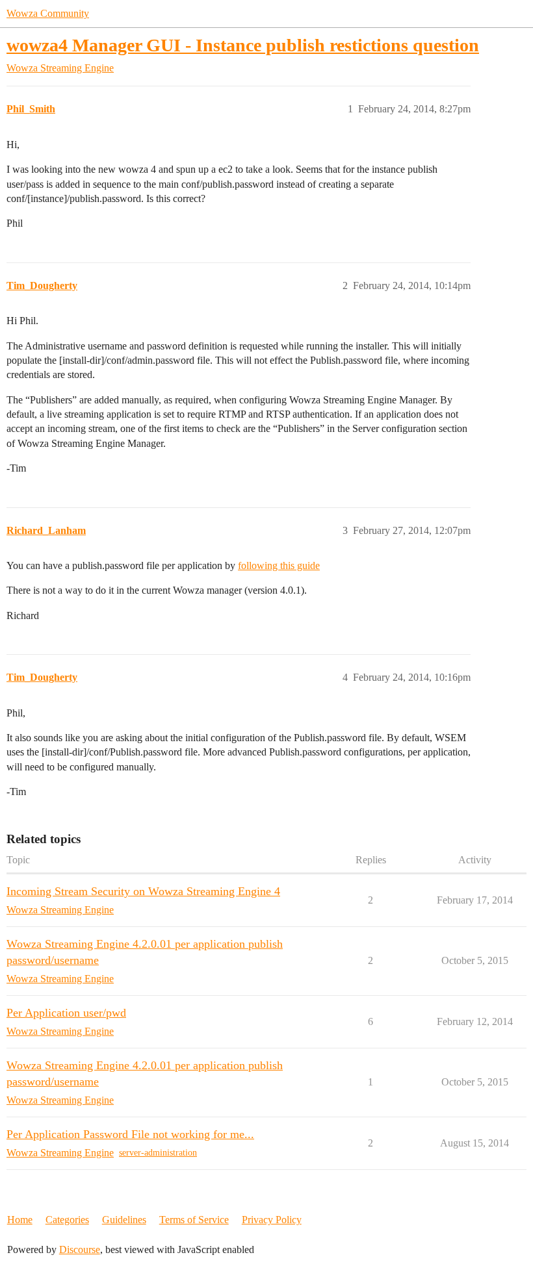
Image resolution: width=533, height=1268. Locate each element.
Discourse (79, 1249)
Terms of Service (194, 1219)
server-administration (158, 1153)
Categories (67, 1219)
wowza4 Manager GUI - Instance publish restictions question (242, 45)
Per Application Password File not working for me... (130, 1134)
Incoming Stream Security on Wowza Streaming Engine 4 (143, 891)
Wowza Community (47, 13)
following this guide (279, 565)
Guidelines (124, 1219)
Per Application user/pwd (66, 1012)
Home (19, 1219)
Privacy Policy (272, 1219)
